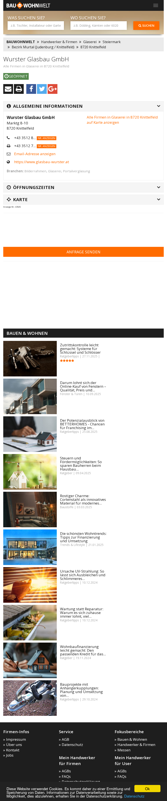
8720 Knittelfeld (93, 47)
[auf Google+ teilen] (52, 89)
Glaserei (90, 41)
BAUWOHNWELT (21, 41)
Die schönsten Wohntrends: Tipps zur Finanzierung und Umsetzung (83, 537)
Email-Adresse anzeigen (34, 153)
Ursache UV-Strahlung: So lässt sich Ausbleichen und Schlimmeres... (82, 575)
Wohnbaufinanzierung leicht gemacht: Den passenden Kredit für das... (83, 650)
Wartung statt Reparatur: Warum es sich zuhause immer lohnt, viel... (81, 612)
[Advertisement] (82, 227)
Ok (147, 788)
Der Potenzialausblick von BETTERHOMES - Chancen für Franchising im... (82, 424)
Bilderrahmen (35, 171)
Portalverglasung (76, 171)
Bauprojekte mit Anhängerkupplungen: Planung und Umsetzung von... (81, 690)
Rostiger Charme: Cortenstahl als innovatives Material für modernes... (83, 499)
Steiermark (112, 41)
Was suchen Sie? (26, 18)
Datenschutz (134, 796)
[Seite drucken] (19, 89)
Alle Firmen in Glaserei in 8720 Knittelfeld (36, 66)
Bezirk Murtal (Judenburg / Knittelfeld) (43, 47)
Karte (20, 199)
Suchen (147, 25)
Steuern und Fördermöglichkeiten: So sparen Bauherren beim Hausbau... (81, 464)
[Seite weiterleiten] (8, 89)
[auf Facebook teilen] (31, 89)
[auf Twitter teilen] (42, 89)
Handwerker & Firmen (59, 41)
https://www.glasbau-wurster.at (41, 161)
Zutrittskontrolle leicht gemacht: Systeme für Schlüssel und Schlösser (80, 348)
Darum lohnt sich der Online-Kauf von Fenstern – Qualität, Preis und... (83, 386)
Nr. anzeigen (46, 138)
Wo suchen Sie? (88, 18)
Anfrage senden (83, 251)
